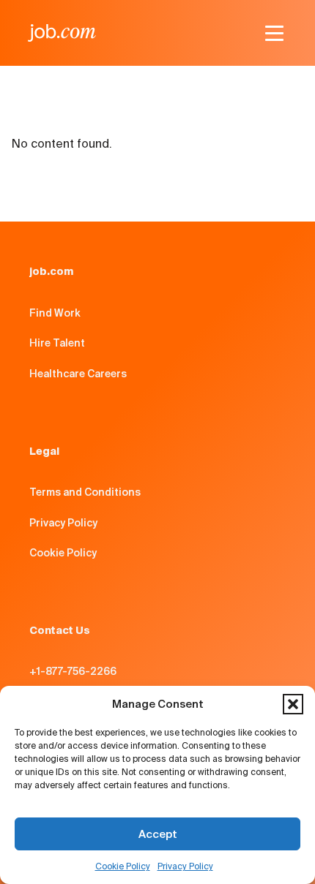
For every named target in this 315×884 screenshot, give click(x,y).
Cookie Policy (122, 866)
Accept (157, 834)
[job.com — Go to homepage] (62, 33)
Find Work (55, 313)
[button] (293, 704)
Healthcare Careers (78, 373)
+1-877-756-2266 (72, 671)
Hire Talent (57, 343)
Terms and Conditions (85, 492)
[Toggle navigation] (274, 33)
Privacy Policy (185, 866)
